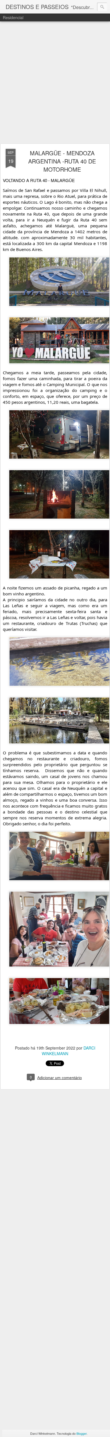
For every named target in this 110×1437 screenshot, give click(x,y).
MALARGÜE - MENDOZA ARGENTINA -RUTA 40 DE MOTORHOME (62, 161)
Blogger (81, 1433)
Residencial (13, 17)
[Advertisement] (55, 83)
